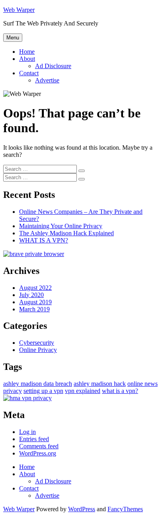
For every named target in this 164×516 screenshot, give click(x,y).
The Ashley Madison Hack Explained (66, 233)
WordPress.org (37, 453)
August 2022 (35, 287)
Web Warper (19, 9)
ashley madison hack (100, 383)
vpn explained (82, 390)
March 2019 (34, 309)
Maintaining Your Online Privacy (60, 226)
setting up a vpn (43, 390)
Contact (29, 73)
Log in (27, 431)
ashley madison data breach (37, 383)
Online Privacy (38, 349)
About (27, 58)
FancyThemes (125, 509)
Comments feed (39, 446)
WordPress (81, 509)
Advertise (47, 80)
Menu (12, 38)
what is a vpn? (120, 390)
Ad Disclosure (53, 66)
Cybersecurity (36, 342)
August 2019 (35, 302)
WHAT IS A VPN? (43, 240)
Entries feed (34, 439)
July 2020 (31, 294)
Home (27, 51)
